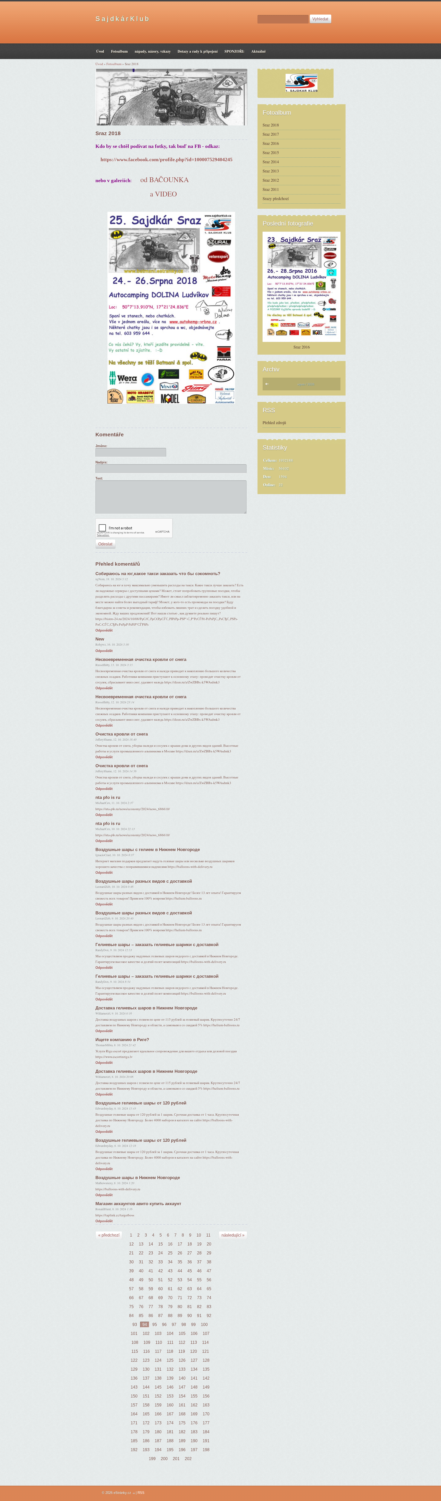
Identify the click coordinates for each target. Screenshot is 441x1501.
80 (180, 1307)
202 (188, 1459)
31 (141, 1262)
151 (146, 1396)
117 (158, 1351)
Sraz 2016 (271, 143)
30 (131, 1262)
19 (199, 1244)
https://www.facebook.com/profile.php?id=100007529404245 (166, 159)
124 (158, 1360)
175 (182, 1423)
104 (170, 1333)
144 (146, 1387)
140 (182, 1378)
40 (141, 1271)
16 (170, 1244)
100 (204, 1324)
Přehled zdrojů (274, 422)
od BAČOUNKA (164, 179)
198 (206, 1450)
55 (199, 1280)
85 (141, 1315)
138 (158, 1378)
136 (134, 1378)
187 (158, 1441)
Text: (99, 478)
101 (134, 1333)
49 (141, 1280)
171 (134, 1423)
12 (131, 1244)
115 (134, 1351)
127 (194, 1360)
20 (209, 1244)
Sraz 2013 (271, 170)
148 (194, 1387)
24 (160, 1253)
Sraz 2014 (271, 161)
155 (194, 1396)
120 (193, 1351)
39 (131, 1271)
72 (189, 1298)
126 (182, 1360)
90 (189, 1315)
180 (158, 1432)
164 (134, 1414)
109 (146, 1342)
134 (194, 1369)
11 (208, 1235)
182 (182, 1432)
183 (194, 1432)
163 (206, 1405)
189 (182, 1441)
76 (141, 1307)
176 (194, 1423)
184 (206, 1432)
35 (180, 1262)
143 (134, 1387)
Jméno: (101, 446)
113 (193, 1342)
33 (160, 1262)
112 (182, 1342)
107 (206, 1333)
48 (131, 1280)
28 (199, 1253)
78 (160, 1307)
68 (151, 1298)
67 (141, 1298)
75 (131, 1307)
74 (209, 1298)
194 (158, 1450)
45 (189, 1271)
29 (209, 1253)
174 (170, 1423)
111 (170, 1342)
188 (170, 1441)
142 (206, 1378)
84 (131, 1315)
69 (160, 1298)
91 (199, 1315)
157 (134, 1405)
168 (182, 1414)
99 (193, 1324)
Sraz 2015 (271, 152)
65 (209, 1289)
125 (170, 1360)
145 (158, 1387)
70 (170, 1298)
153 (170, 1396)
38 (209, 1262)
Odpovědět (104, 630)
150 (134, 1396)
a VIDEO (164, 194)
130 (146, 1369)
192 (134, 1450)
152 (158, 1396)
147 (182, 1387)
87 (160, 1315)
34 (170, 1262)
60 (160, 1289)
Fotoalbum (113, 64)
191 (206, 1441)
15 (160, 1244)
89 (180, 1315)
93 (134, 1324)
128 (206, 1360)
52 (170, 1280)
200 (164, 1459)
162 (194, 1405)
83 (209, 1307)
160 (170, 1405)
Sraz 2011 (271, 189)
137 (146, 1378)
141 (194, 1378)
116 (146, 1351)
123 (146, 1360)
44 (180, 1271)
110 (158, 1342)
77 (151, 1307)
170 (206, 1414)
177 (206, 1423)
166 (158, 1414)
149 (206, 1387)
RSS (141, 1493)
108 (134, 1342)
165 (146, 1414)
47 (209, 1271)
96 (164, 1324)
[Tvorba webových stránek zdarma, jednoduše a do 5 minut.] (134, 1493)
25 (170, 1253)
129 (134, 1369)
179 (146, 1432)
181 (170, 1432)
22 (141, 1253)
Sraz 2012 (271, 180)
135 (206, 1369)
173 (158, 1423)
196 (182, 1450)
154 (182, 1396)
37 (199, 1262)
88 (170, 1315)
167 (170, 1414)
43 (170, 1271)
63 (189, 1289)
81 (189, 1307)
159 (158, 1405)
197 (194, 1450)
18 (189, 1244)
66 (131, 1298)
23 (151, 1253)
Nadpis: (101, 462)
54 (189, 1280)
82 (199, 1307)
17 (180, 1244)
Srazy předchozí (276, 198)
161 (182, 1405)
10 (199, 1235)
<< (268, 385)
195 (170, 1450)
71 (180, 1298)
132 (170, 1369)
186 (146, 1441)
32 (151, 1262)
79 (170, 1307)
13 (141, 1244)
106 (194, 1333)
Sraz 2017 (271, 134)
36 (189, 1262)
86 (151, 1315)
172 (146, 1423)
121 (205, 1351)
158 (146, 1405)
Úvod (99, 64)
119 (181, 1351)
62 (180, 1289)
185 (134, 1441)
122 (134, 1360)
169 (194, 1414)
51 (160, 1280)
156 (206, 1396)
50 (151, 1280)
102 (146, 1333)
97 (174, 1324)
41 (151, 1271)
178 (134, 1432)
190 (194, 1441)
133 (182, 1369)
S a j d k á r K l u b (122, 18)
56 (209, 1280)
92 (209, 1315)
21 (131, 1253)
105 (182, 1333)
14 (151, 1244)
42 (160, 1271)
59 (151, 1289)
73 (199, 1298)
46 (199, 1271)
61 (170, 1289)
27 (189, 1253)
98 (183, 1324)
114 (205, 1342)
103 (158, 1333)
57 (131, 1289)
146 (170, 1387)
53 (180, 1280)
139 (170, 1378)
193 (146, 1450)
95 (154, 1324)
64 (199, 1289)
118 (170, 1351)
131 (158, 1369)
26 (180, 1253)
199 (152, 1459)
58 (141, 1289)
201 (176, 1459)
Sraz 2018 (271, 124)
